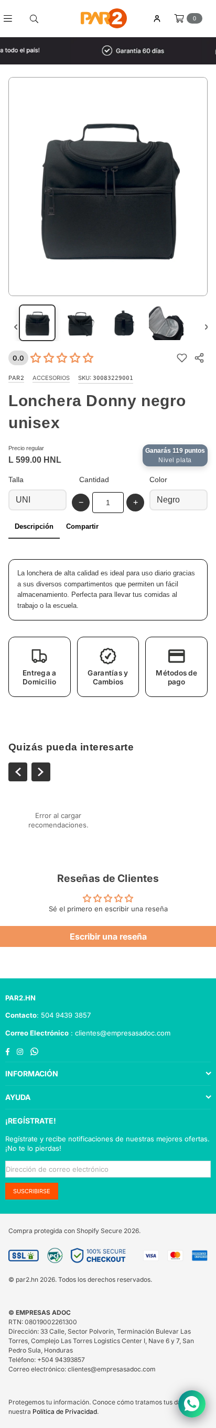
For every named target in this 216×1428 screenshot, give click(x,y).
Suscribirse (31, 1191)
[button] (39, 667)
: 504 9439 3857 (64, 1015)
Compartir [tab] (82, 526)
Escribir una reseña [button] (108, 936)
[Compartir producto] (199, 358)
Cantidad (94, 479)
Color (158, 479)
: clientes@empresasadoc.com (119, 1033)
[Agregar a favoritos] (181, 358)
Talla (16, 479)
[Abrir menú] (11, 18)
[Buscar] (34, 18)
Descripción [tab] (34, 526)
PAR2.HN (20, 998)
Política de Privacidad (65, 1411)
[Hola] (157, 19)
